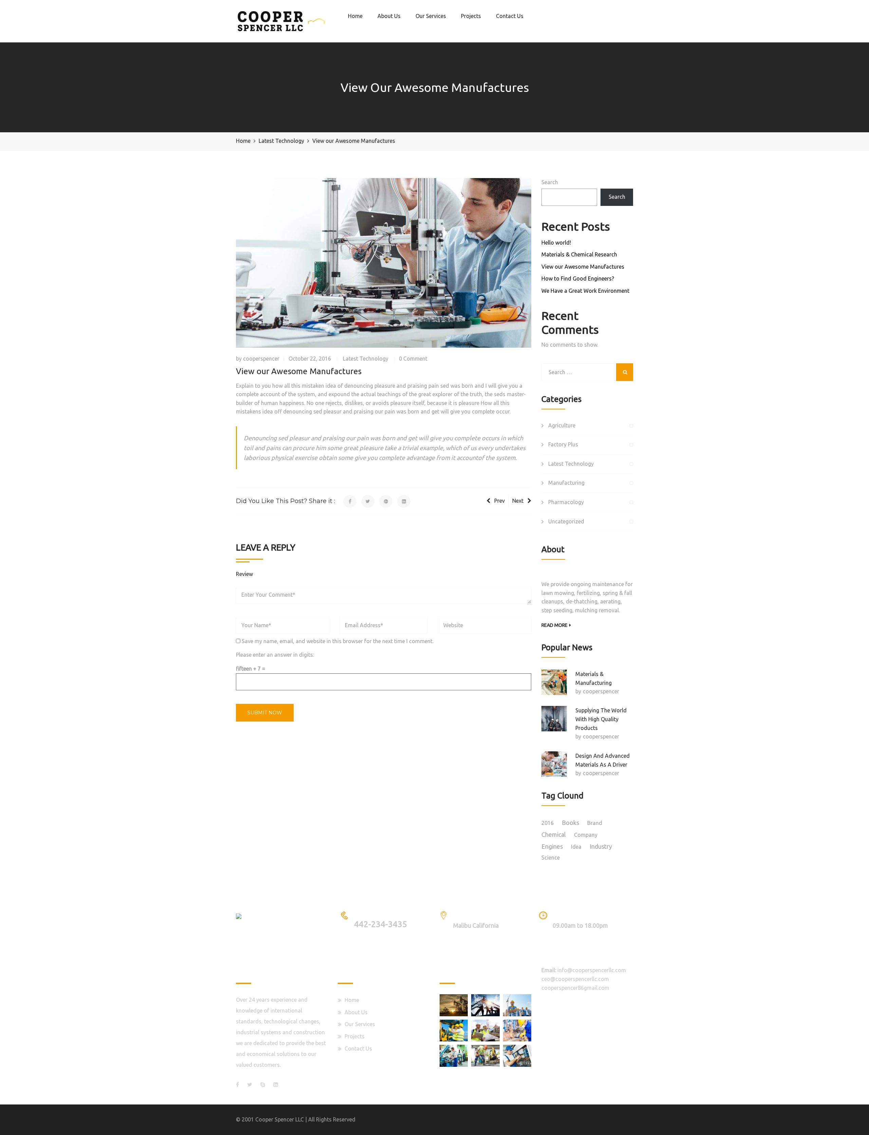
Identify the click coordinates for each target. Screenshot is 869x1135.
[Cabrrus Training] (517, 1055)
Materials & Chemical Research (579, 254)
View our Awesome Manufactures (582, 267)
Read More (554, 625)
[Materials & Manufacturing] (554, 682)
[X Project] (485, 1055)
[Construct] (454, 1030)
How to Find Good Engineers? (577, 278)
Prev (499, 501)
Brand (594, 823)
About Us (389, 16)
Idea (576, 847)
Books (570, 822)
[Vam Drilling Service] (517, 1030)
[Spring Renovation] (454, 1005)
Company (585, 835)
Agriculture (561, 425)
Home (355, 16)
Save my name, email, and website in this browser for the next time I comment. (337, 641)
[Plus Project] (485, 1030)
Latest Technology (365, 358)
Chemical (553, 834)
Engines (552, 846)
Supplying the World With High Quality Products (601, 719)
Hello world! (556, 242)
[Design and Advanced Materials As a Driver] (554, 764)
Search (549, 182)
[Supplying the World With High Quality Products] (554, 718)
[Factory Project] (454, 1055)
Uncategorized (566, 521)
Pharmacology (566, 502)
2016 (547, 823)
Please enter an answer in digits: (275, 655)
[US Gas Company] (517, 1005)
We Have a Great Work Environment (585, 291)
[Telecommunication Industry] (485, 1005)
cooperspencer (261, 358)
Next (517, 501)
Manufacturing (566, 483)
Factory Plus (563, 444)
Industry (601, 846)
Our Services (430, 16)
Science (550, 857)
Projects (471, 16)
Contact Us (509, 16)
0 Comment (413, 358)
